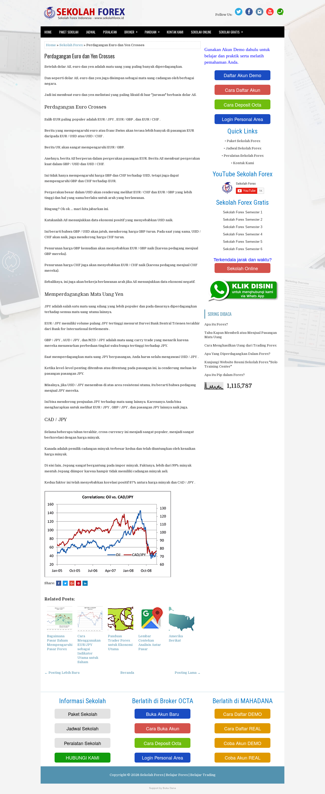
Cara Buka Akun (162, 728)
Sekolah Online (201, 31)
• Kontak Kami (242, 163)
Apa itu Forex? (216, 324)
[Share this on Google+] (71, 583)
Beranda (127, 673)
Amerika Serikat (176, 638)
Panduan (152, 31)
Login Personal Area (242, 119)
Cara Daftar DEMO (242, 714)
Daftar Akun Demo (242, 75)
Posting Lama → (188, 673)
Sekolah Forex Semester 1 (242, 212)
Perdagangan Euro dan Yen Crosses (79, 56)
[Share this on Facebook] (58, 583)
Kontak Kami (175, 31)
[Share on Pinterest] (78, 583)
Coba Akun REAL (243, 757)
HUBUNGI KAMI (82, 757)
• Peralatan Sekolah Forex (243, 156)
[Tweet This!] (65, 583)
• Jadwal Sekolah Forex (242, 148)
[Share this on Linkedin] (85, 583)
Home (48, 31)
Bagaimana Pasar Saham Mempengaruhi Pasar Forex (59, 642)
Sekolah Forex (71, 45)
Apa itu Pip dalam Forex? (224, 375)
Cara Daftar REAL (242, 728)
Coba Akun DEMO (242, 743)
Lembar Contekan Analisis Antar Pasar (149, 642)
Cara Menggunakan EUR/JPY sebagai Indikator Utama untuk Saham (89, 649)
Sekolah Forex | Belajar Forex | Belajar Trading (178, 775)
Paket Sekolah (68, 31)
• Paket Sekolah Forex (242, 141)
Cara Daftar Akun (242, 90)
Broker (131, 31)
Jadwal (90, 31)
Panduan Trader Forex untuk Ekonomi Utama (120, 642)
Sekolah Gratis (231, 31)
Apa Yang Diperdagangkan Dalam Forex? (237, 354)
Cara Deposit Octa (242, 104)
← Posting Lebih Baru (61, 673)
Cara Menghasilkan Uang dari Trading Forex (240, 345)
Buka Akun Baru (162, 714)
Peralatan (110, 31)
